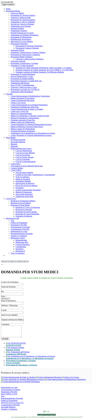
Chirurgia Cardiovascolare (21, 17)
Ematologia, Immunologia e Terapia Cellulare (28, 52)
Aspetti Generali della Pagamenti (28, 190)
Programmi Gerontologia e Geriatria (24, 63)
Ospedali (9, 94)
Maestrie (14, 144)
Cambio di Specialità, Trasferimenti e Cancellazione (35, 175)
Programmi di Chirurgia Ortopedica (29, 46)
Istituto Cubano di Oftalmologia (23, 122)
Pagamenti (19, 188)
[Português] (10, 259)
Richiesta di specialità (24, 210)
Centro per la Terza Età (19, 111)
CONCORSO (16, 170)
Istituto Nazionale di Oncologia (23, 98)
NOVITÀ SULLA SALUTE (12, 403)
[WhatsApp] (8, 266)
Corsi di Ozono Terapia (24, 157)
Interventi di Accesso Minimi (22, 41)
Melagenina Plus (22, 242)
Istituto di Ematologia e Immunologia (25, 118)
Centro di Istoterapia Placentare (23, 100)
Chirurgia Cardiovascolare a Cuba (24, 87)
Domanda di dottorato (24, 216)
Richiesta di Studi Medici (20, 205)
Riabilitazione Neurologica (21, 39)
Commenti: (5, 324)
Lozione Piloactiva (23, 244)
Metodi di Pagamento (24, 192)
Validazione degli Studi (24, 196)
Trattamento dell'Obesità (20, 83)
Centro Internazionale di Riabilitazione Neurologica (30, 96)
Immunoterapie (21, 240)
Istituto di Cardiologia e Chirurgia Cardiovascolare (30, 116)
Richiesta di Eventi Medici (21, 203)
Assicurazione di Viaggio (20, 227)
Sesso (3, 296)
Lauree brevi (15, 164)
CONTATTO (11, 199)
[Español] (14, 259)
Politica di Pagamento (19, 223)
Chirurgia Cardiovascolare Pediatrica (30, 59)
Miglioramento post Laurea (21, 148)
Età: (2, 291)
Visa (12, 220)
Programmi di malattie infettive (22, 79)
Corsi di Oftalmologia (24, 151)
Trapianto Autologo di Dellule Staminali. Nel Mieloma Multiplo (40, 72)
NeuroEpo (19, 249)
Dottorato (14, 146)
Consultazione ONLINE (20, 229)
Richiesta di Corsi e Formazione (28, 207)
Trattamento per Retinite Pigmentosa (24, 35)
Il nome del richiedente (9, 282)
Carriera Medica (17, 168)
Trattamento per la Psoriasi (21, 26)
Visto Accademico (22, 177)
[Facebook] (2, 266)
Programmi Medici (13, 11)
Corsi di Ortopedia (23, 159)
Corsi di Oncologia (23, 155)
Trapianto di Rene (17, 50)
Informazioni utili (12, 218)
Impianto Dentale (17, 28)
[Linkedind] (5, 266)
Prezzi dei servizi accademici (26, 186)
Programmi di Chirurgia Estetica (23, 15)
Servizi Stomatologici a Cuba (22, 76)
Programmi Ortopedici (19, 44)
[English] (3, 259)
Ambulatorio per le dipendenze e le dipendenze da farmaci (33, 133)
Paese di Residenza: (8, 301)
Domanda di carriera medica (26, 212)
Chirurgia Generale (18, 61)
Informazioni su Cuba (19, 231)
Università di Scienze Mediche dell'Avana (27, 166)
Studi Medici (11, 138)
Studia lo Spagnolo (23, 179)
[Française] (6, 259)
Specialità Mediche (18, 142)
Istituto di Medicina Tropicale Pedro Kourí (27, 127)
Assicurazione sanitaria (24, 172)
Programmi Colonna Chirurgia (27, 48)
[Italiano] (17, 259)
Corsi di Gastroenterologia (26, 162)
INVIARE (5, 339)
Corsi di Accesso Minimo (25, 153)
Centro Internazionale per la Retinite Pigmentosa (29, 105)
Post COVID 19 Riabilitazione (22, 85)
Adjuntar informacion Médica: (12, 320)
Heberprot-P (20, 251)
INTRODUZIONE (18, 140)
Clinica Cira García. (18, 103)
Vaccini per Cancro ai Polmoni (22, 24)
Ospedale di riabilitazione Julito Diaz (25, 107)
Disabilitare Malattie (23, 181)
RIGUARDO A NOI (9, 394)
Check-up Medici (17, 13)
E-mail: (4, 310)
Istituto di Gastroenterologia (21, 114)
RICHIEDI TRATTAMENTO (46, 415)
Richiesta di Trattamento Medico (23, 201)
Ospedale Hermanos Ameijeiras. (23, 131)
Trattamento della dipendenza (22, 92)
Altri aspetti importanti (24, 194)
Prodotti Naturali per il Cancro (22, 33)
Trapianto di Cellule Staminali (22, 65)
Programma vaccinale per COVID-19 (25, 90)
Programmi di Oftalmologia (21, 37)
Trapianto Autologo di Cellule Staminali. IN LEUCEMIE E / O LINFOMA (44, 70)
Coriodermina (21, 247)
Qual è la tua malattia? (9, 315)
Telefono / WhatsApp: (9, 305)
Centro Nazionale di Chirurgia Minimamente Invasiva (31, 124)
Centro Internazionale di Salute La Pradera (27, 109)
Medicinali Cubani (18, 238)
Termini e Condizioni (19, 236)
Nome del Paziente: (8, 287)
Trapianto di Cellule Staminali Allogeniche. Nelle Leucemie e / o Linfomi (43, 68)
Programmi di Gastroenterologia (23, 74)
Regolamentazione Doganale (22, 234)
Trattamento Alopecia (19, 31)
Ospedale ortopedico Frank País (23, 120)
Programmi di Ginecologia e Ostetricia (25, 55)
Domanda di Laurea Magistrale (27, 214)
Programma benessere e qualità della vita (26, 81)
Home (8, 9)
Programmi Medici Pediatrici (22, 57)
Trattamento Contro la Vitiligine (23, 22)
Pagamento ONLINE (19, 225)
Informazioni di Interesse (25, 183)
